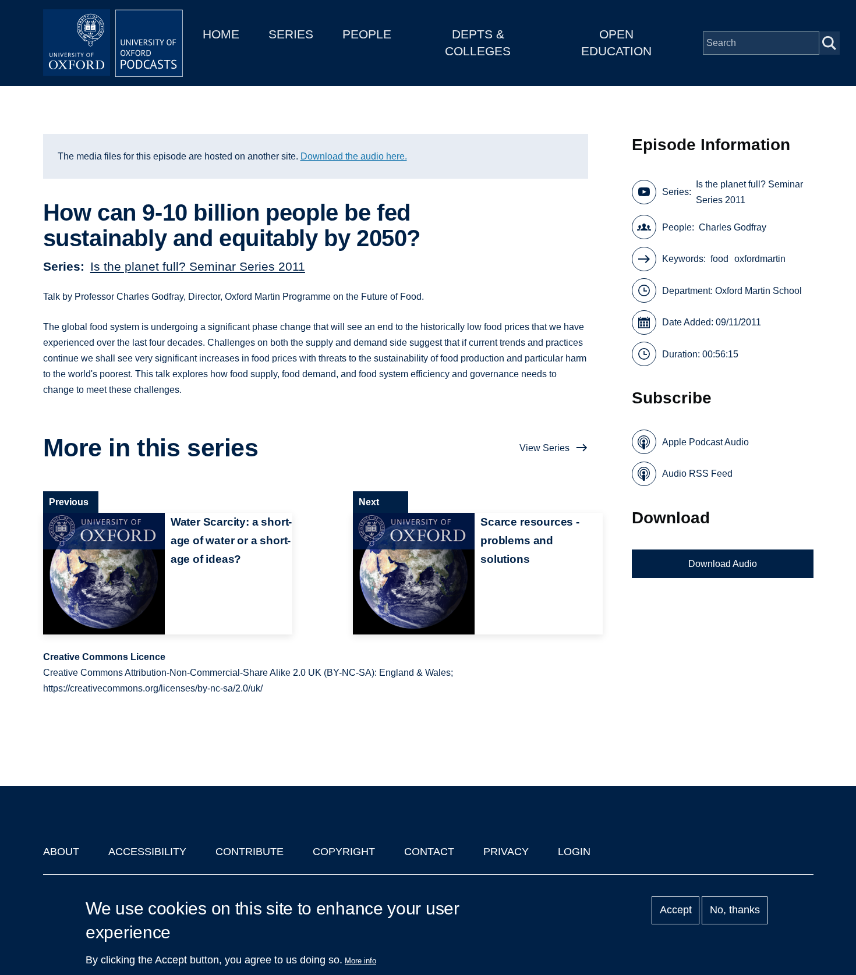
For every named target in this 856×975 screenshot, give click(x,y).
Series (290, 34)
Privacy (506, 851)
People (366, 34)
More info (360, 960)
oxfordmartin (760, 259)
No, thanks (735, 910)
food (719, 259)
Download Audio (722, 564)
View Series (544, 448)
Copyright (344, 851)
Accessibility (147, 851)
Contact (429, 851)
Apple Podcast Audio (705, 442)
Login (574, 851)
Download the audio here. (353, 156)
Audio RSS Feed (697, 473)
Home (221, 34)
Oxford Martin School (758, 291)
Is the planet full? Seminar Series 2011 (197, 266)
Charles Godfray (732, 227)
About (61, 851)
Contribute (249, 851)
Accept (676, 910)
